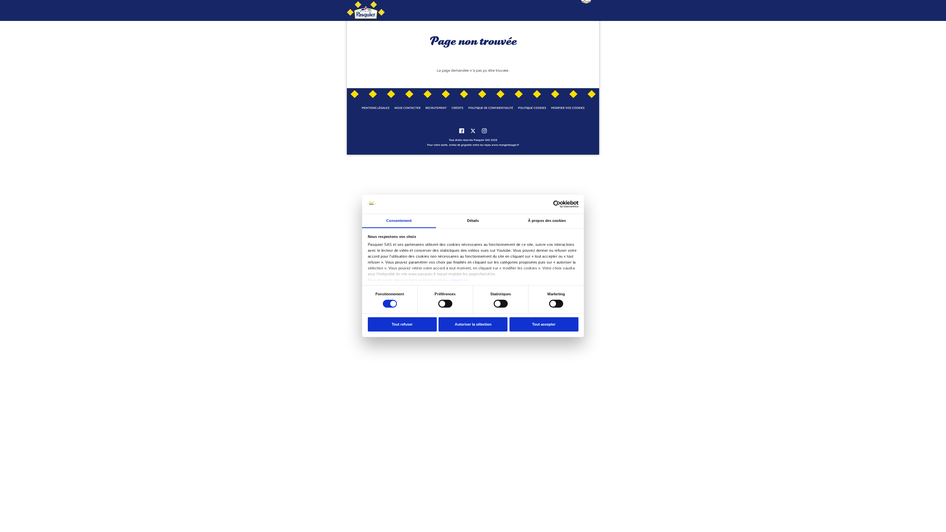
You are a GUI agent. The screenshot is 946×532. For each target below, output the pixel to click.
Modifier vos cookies (568, 108)
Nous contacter (407, 108)
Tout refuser (402, 324)
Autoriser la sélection (473, 324)
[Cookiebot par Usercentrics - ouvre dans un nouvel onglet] (556, 204)
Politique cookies (532, 108)
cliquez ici (459, 280)
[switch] (445, 304)
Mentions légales (375, 108)
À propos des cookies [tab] (547, 220)
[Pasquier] (366, 10)
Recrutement (436, 108)
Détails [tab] (473, 220)
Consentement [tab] (399, 220)
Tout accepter (544, 324)
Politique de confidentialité (490, 108)
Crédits (457, 108)
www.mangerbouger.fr (505, 144)
